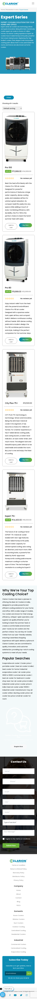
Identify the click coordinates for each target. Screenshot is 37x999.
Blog (18, 902)
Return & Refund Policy (18, 869)
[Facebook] (11, 995)
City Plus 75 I (11, 403)
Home (3, 10)
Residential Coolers (12, 10)
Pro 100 (8, 167)
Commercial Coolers (18, 944)
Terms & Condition (18, 865)
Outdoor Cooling (18, 927)
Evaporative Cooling (18, 952)
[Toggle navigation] (33, 3)
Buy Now (25, 225)
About (18, 894)
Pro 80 (8, 287)
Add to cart (11, 226)
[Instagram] (27, 995)
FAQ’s (19, 905)
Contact (18, 898)
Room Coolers (18, 915)
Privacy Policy (18, 880)
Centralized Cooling (18, 931)
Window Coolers (18, 919)
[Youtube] (17, 995)
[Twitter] (23, 995)
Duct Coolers (18, 923)
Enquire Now (18, 747)
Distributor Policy (18, 876)
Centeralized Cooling (18, 948)
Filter (9, 97)
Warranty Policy (18, 873)
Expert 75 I (10, 516)
